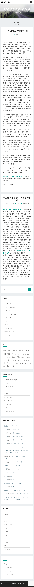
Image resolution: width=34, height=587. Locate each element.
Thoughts (7, 332)
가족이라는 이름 (8, 401)
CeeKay (6, 514)
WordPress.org (9, 574)
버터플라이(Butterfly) (10, 380)
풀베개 (6, 542)
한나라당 (8, 366)
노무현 (26, 350)
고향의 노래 (7, 404)
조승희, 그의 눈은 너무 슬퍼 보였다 (17, 199)
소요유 (18, 34)
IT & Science (8, 307)
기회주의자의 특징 (15, 453)
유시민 (27, 360)
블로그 (13, 357)
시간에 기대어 (8, 397)
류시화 (16, 354)
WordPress (21, 583)
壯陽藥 (6, 426)
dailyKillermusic (9, 483)
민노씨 (6, 535)
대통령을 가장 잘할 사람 (15, 462)
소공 (5, 539)
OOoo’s (6, 546)
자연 (9, 363)
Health (6, 303)
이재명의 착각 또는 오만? (11, 411)
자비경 (6, 394)
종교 (14, 363)
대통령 (10, 353)
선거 (26, 357)
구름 (5, 390)
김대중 (14, 350)
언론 (9, 360)
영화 (15, 360)
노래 (21, 350)
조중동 (12, 363)
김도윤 (6, 479)
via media (7, 549)
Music (6, 318)
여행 (13, 360)
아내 (6, 360)
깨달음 (17, 350)
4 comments (26, 203)
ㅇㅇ (5, 462)
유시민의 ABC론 (8, 387)
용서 (20, 360)
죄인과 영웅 (13, 487)
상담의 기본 (7, 383)
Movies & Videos (9, 314)
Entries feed (8, 567)
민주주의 (27, 354)
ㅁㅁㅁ (6, 447)
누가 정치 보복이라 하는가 (17, 31)
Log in (6, 564)
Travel (6, 335)
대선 (5, 354)
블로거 (10, 357)
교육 (11, 350)
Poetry (6, 325)
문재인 (20, 354)
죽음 (17, 363)
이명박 (6, 363)
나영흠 (6, 465)
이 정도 (12, 472)
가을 (4, 350)
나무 (5, 440)
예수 (18, 360)
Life (5, 310)
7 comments (26, 34)
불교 (7, 357)
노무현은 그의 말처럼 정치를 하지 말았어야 (14, 176)
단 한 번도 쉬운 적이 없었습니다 (18, 490)
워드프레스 (24, 360)
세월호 (28, 357)
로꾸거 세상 (13, 426)
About (12, 476)
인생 (5, 408)
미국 (23, 354)
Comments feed (9, 571)
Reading (6, 328)
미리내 (6, 532)
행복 (12, 366)
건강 (6, 350)
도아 (5, 521)
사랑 (17, 357)
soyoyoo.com (6, 2)
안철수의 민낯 (18, 499)
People (6, 321)
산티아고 (21, 357)
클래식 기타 (24, 363)
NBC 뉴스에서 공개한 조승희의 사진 (13, 210)
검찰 (9, 350)
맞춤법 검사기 (8, 525)
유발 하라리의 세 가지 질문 (17, 443)
